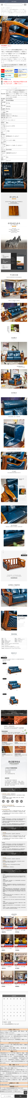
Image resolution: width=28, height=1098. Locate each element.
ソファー (8, 8)
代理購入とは (7, 79)
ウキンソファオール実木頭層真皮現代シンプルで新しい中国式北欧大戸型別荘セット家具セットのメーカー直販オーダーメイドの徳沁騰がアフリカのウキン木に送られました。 (13, 12)
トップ (2, 8)
